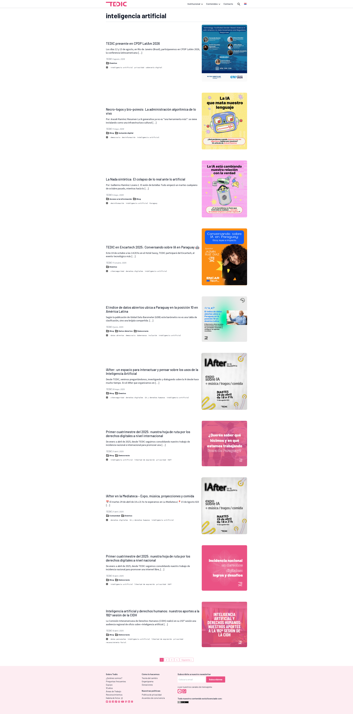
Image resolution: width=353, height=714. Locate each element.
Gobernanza (142, 335)
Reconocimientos (114, 694)
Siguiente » (186, 659)
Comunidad (115, 515)
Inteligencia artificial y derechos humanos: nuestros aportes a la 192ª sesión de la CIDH (152, 613)
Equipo (109, 684)
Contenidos (212, 3)
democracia (115, 137)
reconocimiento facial (116, 642)
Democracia (142, 331)
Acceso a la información (120, 199)
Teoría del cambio (150, 678)
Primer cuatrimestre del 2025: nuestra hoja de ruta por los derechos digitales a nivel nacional (148, 558)
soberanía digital (154, 67)
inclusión (152, 335)
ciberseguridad (117, 271)
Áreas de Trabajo (113, 691)
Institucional (194, 3)
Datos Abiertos (125, 331)
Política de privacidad (151, 694)
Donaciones (147, 684)
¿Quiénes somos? (114, 678)
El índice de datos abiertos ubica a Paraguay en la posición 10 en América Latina (152, 309)
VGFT (170, 460)
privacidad (139, 67)
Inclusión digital (125, 133)
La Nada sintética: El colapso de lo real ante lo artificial (145, 179)
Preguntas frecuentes (116, 681)
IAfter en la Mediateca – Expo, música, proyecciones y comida (150, 496)
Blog (111, 133)
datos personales (118, 639)
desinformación (128, 137)
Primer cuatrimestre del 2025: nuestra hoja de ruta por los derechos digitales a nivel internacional (148, 434)
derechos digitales (134, 271)
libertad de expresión (144, 460)
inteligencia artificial (122, 67)
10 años (109, 688)
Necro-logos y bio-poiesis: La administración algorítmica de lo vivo (151, 111)
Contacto (228, 3)
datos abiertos (117, 335)
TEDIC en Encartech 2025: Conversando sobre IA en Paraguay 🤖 (152, 247)
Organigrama (147, 681)
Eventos (113, 63)
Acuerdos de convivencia (153, 698)
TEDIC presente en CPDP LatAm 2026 (133, 43)
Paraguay (153, 203)
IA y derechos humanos (155, 397)
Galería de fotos (113, 698)
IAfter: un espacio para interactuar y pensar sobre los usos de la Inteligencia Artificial (152, 372)
